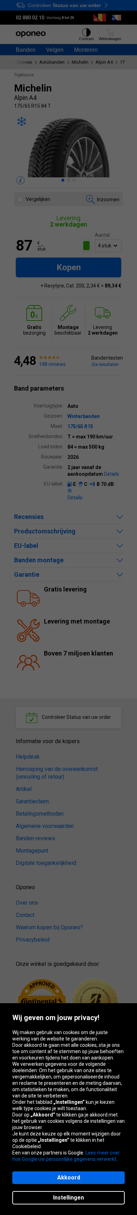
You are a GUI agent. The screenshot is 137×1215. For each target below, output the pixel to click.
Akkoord (68, 1177)
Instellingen (68, 1197)
